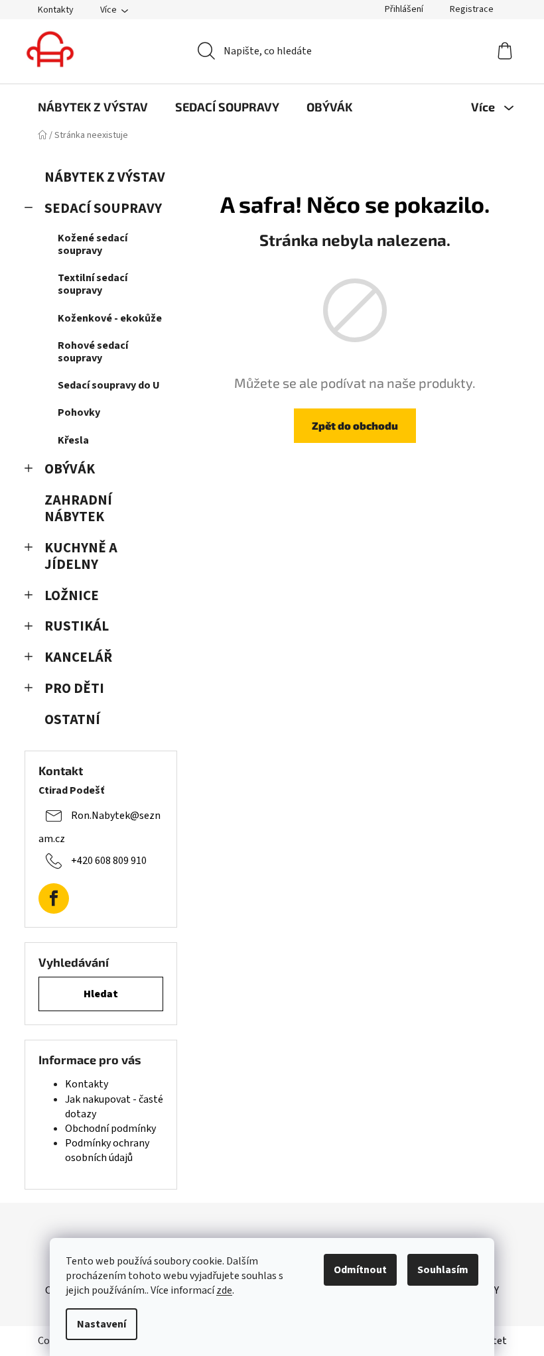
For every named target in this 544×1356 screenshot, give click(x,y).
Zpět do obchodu (355, 425)
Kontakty (56, 10)
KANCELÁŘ (78, 657)
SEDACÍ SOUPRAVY (103, 208)
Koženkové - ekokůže (110, 318)
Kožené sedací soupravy (92, 244)
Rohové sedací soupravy (93, 351)
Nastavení (101, 1324)
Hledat (101, 994)
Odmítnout (360, 1270)
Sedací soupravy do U (109, 385)
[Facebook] (53, 898)
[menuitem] (93, 106)
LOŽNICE (71, 595)
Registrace (472, 9)
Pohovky (79, 412)
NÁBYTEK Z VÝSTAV (104, 177)
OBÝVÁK (69, 469)
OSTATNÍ (72, 719)
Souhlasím (442, 1270)
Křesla (73, 440)
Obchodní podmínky (110, 1128)
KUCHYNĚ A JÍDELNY (80, 556)
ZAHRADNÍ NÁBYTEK (78, 508)
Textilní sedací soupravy (92, 284)
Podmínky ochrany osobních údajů (107, 1150)
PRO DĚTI (74, 688)
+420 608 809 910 (109, 860)
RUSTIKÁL (76, 626)
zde (224, 1290)
